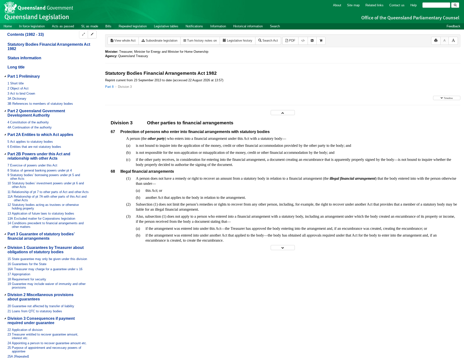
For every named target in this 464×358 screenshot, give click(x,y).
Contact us (397, 5)
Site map (353, 5)
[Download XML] (303, 41)
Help (413, 5)
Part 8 (109, 87)
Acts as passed (63, 26)
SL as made (89, 26)
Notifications (194, 26)
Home (8, 26)
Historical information (248, 26)
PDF (291, 40)
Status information (24, 58)
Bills (108, 26)
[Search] (455, 5)
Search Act (269, 40)
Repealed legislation (133, 26)
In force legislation (32, 26)
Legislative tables (166, 26)
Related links (374, 5)
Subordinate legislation (161, 40)
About (337, 5)
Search (275, 26)
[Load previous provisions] (283, 112)
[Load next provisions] (283, 247)
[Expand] (83, 34)
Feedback (453, 26)
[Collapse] (92, 34)
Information (218, 26)
